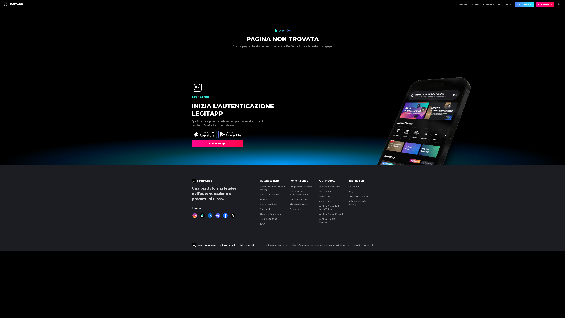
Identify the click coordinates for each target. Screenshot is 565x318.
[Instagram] (195, 215)
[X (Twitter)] (233, 215)
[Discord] (218, 215)
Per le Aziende (524, 4)
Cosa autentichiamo (482, 4)
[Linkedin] (210, 215)
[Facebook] (225, 215)
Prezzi (499, 4)
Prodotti (463, 4)
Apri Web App (545, 4)
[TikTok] (202, 215)
